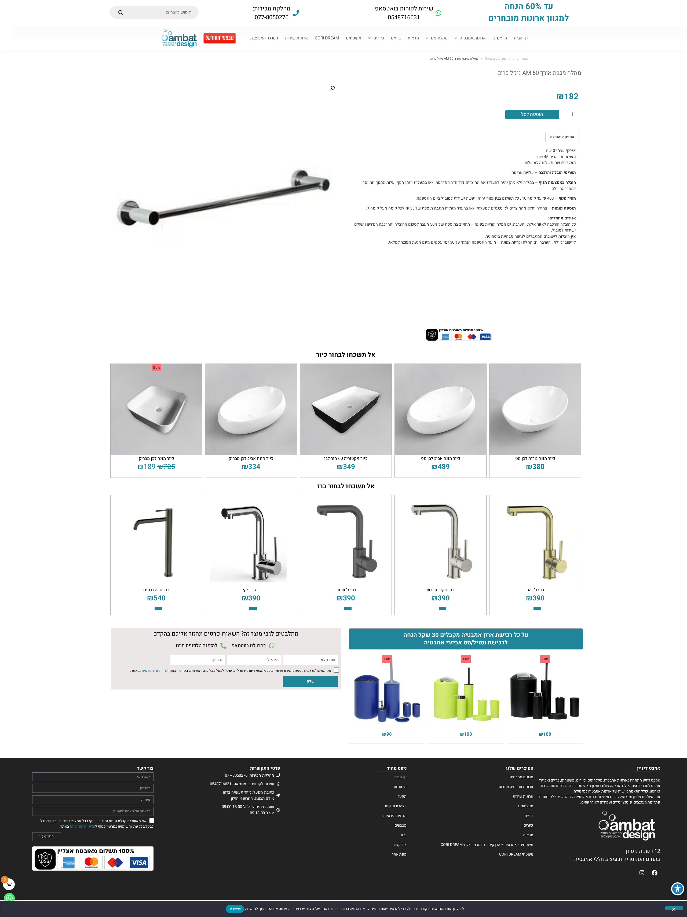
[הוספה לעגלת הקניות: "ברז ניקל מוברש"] (442, 608)
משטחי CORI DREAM (516, 854)
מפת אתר (399, 854)
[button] (332, 88)
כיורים (378, 38)
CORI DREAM (327, 38)
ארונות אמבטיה (472, 38)
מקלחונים (439, 38)
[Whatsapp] (9, 898)
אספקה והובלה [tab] (562, 137)
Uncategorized (496, 58)
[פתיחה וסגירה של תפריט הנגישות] (677, 888)
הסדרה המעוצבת (264, 38)
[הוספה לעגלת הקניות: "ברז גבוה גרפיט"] (158, 608)
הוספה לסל (532, 114)
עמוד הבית (520, 58)
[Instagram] (642, 872)
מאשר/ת (235, 909)
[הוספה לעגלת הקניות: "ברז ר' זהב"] (537, 608)
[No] (674, 908)
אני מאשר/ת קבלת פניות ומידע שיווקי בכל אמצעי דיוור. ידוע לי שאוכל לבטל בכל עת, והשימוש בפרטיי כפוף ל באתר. (230, 670)
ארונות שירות (296, 38)
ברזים (396, 38)
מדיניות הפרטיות (153, 670)
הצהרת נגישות (396, 806)
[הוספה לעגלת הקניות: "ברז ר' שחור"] (348, 608)
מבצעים (400, 825)
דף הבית (521, 38)
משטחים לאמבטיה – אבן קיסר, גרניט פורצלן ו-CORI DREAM (487, 845)
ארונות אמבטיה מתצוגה (515, 787)
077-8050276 (271, 17)
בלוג (403, 835)
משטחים (353, 38)
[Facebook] (654, 872)
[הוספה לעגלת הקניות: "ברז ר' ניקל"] (253, 608)
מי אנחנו (499, 38)
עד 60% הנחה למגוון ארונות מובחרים (528, 12)
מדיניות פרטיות (395, 816)
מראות (413, 38)
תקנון (402, 796)
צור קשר (400, 845)
